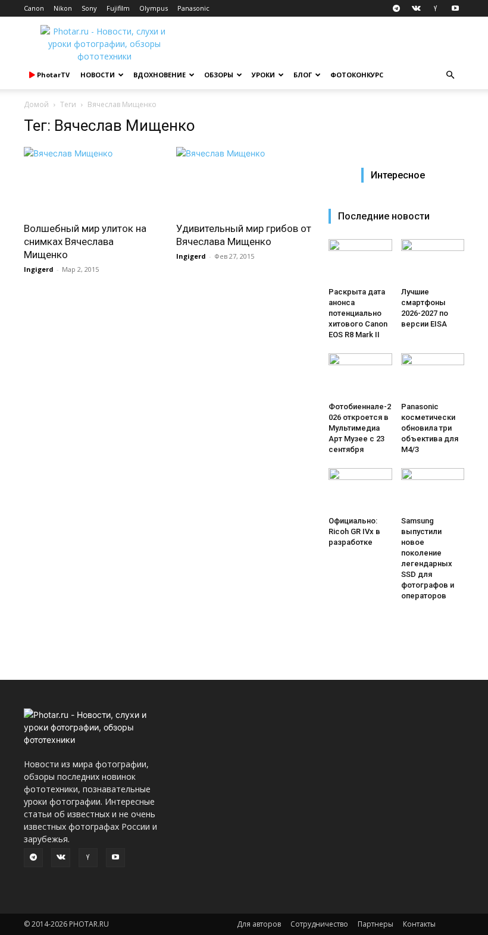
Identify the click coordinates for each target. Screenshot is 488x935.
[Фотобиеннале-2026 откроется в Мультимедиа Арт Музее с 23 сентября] (360, 375)
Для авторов (259, 924)
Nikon (63, 8)
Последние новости (384, 216)
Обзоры (218, 74)
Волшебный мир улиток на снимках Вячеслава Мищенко (85, 241)
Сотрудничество (319, 924)
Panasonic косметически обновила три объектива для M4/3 (429, 428)
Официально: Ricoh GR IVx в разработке (354, 531)
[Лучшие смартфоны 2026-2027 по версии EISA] (433, 261)
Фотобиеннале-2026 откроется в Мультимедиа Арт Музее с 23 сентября (360, 428)
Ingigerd (39, 269)
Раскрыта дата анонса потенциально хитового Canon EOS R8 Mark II (358, 313)
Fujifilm (118, 8)
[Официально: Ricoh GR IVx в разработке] (360, 490)
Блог (302, 74)
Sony (89, 8)
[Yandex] (436, 8)
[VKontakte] (416, 8)
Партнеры (375, 924)
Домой (36, 104)
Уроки (263, 74)
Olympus (153, 8)
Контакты (419, 924)
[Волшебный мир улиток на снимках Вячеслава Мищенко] (91, 180)
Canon (34, 8)
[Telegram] (396, 8)
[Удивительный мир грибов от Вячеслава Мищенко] (244, 180)
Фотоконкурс (356, 74)
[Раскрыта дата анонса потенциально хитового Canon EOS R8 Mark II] (360, 261)
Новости (97, 74)
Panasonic (193, 8)
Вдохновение (159, 74)
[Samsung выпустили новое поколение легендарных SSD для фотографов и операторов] (433, 490)
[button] (450, 75)
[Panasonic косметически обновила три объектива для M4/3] (433, 375)
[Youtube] (455, 8)
